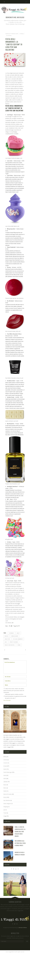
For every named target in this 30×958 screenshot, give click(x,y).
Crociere (5, 763)
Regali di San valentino (10, 645)
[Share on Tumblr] (17, 626)
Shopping (5, 806)
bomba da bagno (14, 636)
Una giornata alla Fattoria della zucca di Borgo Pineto (20, 843)
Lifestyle (5, 781)
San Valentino (6, 800)
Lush (6, 642)
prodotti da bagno (14, 642)
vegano (19, 645)
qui (6, 90)
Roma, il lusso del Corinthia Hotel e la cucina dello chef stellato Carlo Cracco (20, 831)
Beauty (22, 33)
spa (4, 810)
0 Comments (9, 35)
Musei (4, 784)
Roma (4, 797)
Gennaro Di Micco (23, 927)
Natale (5, 791)
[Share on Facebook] (9, 626)
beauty (18, 633)
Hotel (4, 775)
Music (4, 788)
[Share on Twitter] (11, 626)
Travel (4, 813)
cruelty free (7, 639)
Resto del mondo (7, 794)
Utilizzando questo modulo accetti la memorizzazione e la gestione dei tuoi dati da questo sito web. (15, 696)
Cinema (5, 759)
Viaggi (4, 816)
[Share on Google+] (13, 626)
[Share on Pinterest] (18, 626)
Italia (4, 778)
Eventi (4, 769)
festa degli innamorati (18, 639)
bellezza (6, 636)
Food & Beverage (7, 772)
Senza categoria (7, 803)
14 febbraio (11, 633)
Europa (5, 766)
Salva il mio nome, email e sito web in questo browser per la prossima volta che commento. (13, 690)
